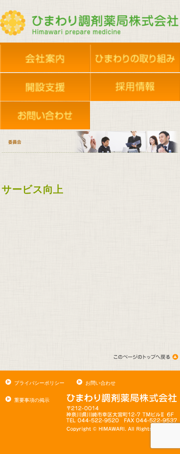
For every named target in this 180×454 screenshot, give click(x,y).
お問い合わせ (100, 383)
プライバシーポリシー (39, 383)
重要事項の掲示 (31, 400)
